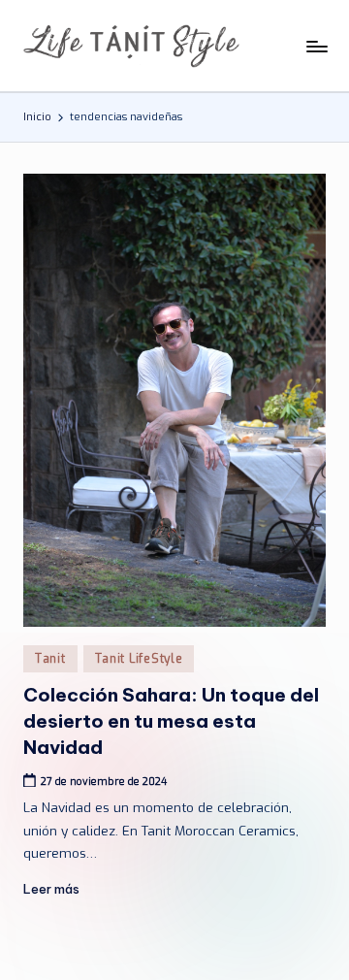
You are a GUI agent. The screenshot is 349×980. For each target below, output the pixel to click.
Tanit (50, 659)
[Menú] (316, 46)
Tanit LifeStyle (139, 659)
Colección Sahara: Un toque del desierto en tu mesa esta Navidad (171, 721)
